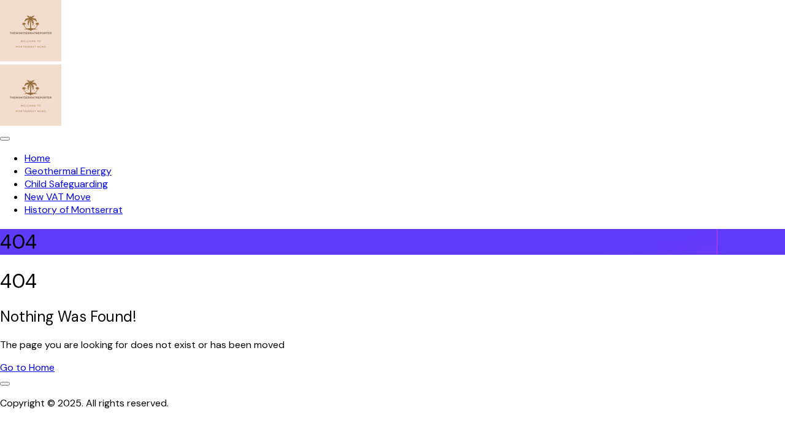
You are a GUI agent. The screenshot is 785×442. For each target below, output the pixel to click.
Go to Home (27, 367)
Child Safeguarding (66, 183)
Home (37, 158)
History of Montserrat (74, 209)
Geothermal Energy (68, 171)
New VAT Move (58, 196)
